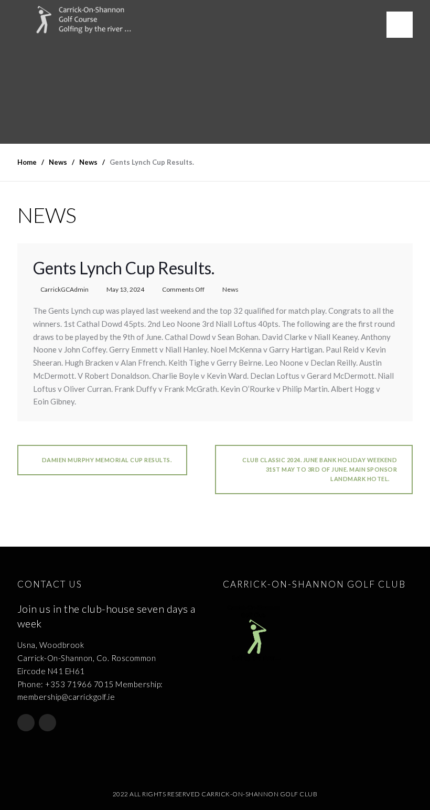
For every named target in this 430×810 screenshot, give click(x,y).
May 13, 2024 (125, 289)
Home (27, 162)
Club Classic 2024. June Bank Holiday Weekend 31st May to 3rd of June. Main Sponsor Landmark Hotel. (319, 469)
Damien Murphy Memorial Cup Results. (105, 459)
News (230, 289)
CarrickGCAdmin (64, 289)
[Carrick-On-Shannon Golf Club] (91, 19)
